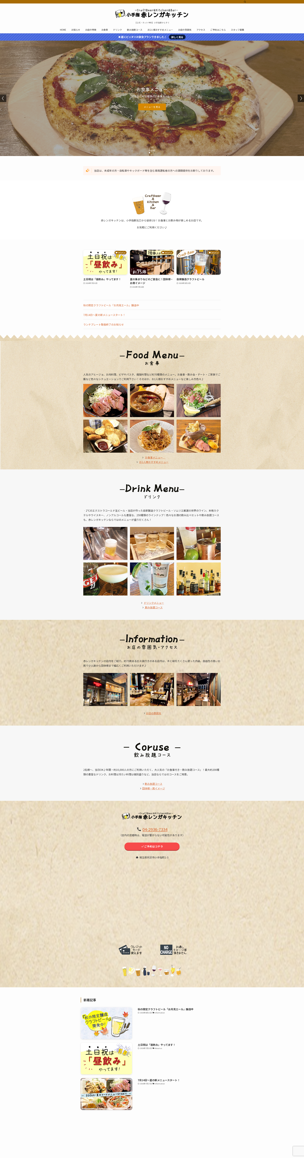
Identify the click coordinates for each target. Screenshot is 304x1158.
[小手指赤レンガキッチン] (152, 13)
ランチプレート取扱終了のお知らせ (103, 324)
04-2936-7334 (155, 829)
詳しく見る (177, 37)
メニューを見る (152, 106)
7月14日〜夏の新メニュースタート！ (104, 315)
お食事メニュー (155, 457)
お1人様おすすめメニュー (153, 462)
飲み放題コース (153, 607)
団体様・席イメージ (153, 788)
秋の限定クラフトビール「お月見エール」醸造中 (111, 305)
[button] (149, 152)
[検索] (245, 1)
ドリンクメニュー (154, 603)
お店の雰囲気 (153, 713)
